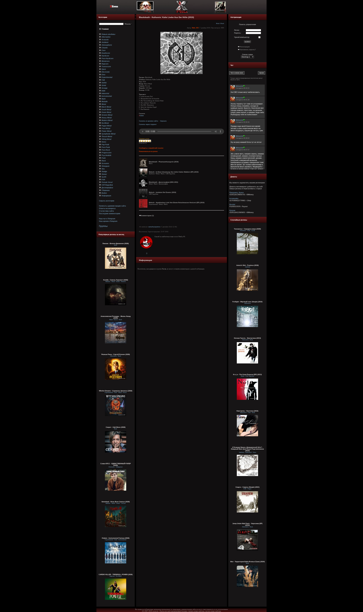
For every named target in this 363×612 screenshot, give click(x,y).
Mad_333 (195, 28)
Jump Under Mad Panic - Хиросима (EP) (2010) (247, 524)
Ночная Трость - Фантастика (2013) (247, 338)
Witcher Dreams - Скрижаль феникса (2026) (115, 391)
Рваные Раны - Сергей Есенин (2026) (115, 354)
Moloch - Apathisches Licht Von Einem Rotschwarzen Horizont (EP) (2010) (176, 202)
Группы (103, 226)
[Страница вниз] (135, 19)
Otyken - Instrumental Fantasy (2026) (115, 538)
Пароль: (237, 33)
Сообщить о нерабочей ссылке (151, 148)
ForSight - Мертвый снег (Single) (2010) (247, 302)
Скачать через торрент (148, 124)
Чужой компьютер (241, 37)
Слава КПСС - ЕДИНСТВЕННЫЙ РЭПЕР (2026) (115, 464)
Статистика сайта (106, 211)
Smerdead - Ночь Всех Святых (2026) (116, 502)
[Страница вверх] (135, 16)
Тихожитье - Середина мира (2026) (247, 229)
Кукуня (232, 210)
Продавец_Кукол (236, 193)
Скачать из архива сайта (148, 121)
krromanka (233, 199)
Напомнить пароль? (248, 49)
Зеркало (163, 121)
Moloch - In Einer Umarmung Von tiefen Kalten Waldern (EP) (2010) (174, 172)
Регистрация (245, 47)
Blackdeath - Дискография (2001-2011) (163, 182)
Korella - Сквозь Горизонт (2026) (115, 280)
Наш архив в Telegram (108, 221)
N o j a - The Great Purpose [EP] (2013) (247, 374)
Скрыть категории (106, 201)
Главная (105, 29)
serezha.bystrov (154, 227)
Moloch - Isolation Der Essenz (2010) (162, 192)
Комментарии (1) (147, 215)
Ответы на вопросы (107, 208)
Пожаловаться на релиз (148, 151)
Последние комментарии (109, 214)
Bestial (232, 205)
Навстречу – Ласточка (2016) (247, 411)
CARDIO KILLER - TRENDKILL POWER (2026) (116, 574)
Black (222, 23)
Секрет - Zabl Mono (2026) (115, 427)
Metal (218, 23)
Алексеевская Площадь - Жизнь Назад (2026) (116, 317)
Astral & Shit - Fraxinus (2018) (247, 265)
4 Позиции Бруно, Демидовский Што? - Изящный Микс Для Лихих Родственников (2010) (247, 449)
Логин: (236, 30)
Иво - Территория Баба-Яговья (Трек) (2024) (247, 561)
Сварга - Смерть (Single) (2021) (247, 487)
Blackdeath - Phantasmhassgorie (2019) (164, 162)
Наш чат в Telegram (107, 219)
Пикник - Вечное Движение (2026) (116, 243)
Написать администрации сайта (112, 206)
